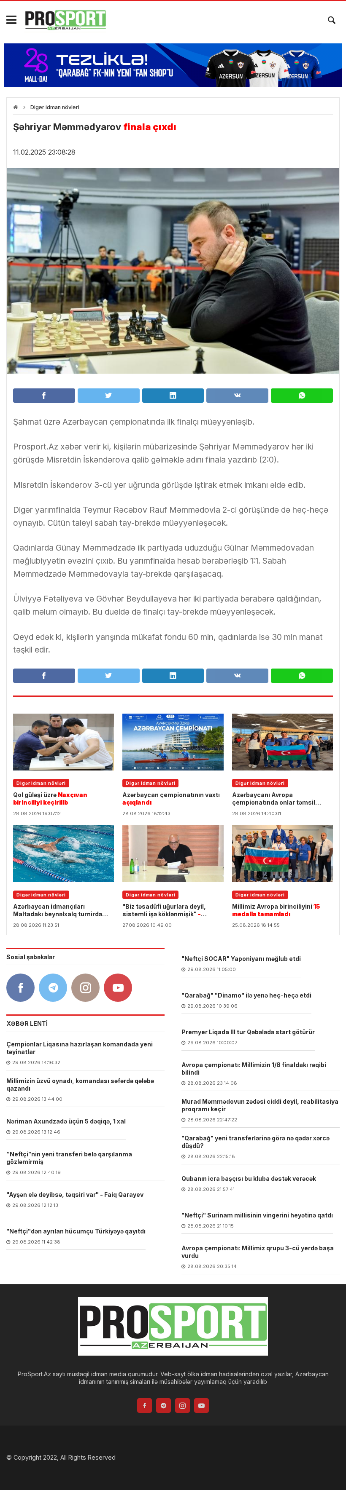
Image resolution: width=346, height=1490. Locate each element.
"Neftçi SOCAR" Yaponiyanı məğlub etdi (241, 958)
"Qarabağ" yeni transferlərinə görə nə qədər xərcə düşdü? (255, 1141)
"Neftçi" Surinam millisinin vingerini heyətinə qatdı (257, 1215)
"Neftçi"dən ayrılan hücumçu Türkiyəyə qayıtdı (76, 1231)
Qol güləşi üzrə (50, 798)
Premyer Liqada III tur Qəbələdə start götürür (248, 1031)
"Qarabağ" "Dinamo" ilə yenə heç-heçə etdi (246, 995)
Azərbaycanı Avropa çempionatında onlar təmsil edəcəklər (273, 798)
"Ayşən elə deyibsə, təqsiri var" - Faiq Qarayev (74, 1194)
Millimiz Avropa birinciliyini (276, 910)
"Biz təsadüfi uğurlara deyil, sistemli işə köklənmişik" (164, 910)
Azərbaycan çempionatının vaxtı (171, 798)
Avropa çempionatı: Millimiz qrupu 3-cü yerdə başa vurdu (257, 1251)
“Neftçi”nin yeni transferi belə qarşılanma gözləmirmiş (69, 1157)
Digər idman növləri (54, 107)
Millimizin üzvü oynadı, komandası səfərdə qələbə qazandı (80, 1084)
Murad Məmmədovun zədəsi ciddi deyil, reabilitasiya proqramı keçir (259, 1105)
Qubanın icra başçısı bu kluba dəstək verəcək (248, 1178)
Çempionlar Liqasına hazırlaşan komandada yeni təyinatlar (79, 1048)
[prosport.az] (65, 20)
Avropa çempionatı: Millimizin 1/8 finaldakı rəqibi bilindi (253, 1068)
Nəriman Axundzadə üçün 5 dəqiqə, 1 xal (66, 1121)
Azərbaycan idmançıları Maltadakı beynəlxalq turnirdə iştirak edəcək (57, 910)
